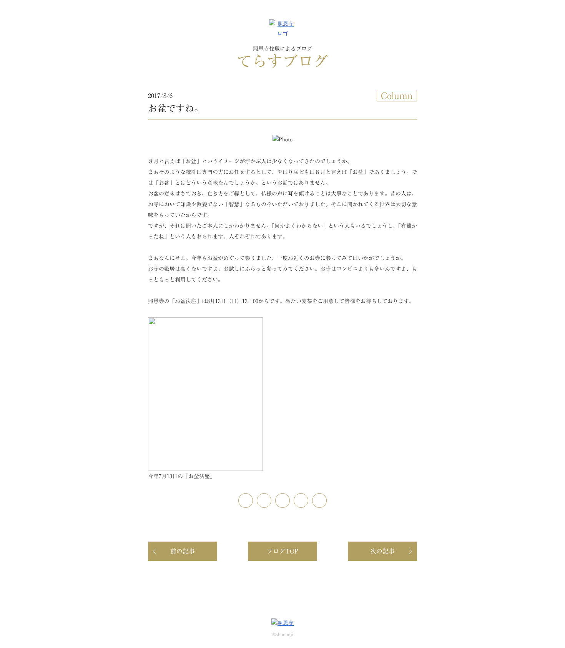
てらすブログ (282, 57)
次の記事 (382, 551)
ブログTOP (282, 551)
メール (326, 498)
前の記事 (182, 551)
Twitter (289, 498)
